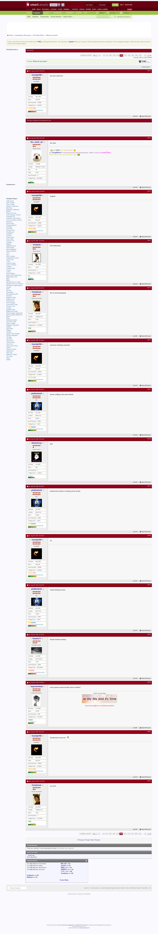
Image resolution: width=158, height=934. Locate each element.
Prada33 (36, 245)
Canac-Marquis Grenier (13, 215)
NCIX (8, 289)
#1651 (149, 70)
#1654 (149, 240)
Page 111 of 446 (86, 55)
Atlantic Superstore (12, 206)
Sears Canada (10, 323)
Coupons (54, 9)
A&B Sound (10, 201)
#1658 (149, 438)
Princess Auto (10, 306)
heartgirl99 (37, 75)
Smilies (63, 865)
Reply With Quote (146, 116)
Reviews (88, 9)
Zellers (8, 359)
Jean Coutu (9, 259)
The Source (10, 340)
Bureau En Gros (11, 213)
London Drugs (10, 268)
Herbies (8, 244)
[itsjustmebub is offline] (36, 701)
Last (148, 55)
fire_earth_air (37, 142)
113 (129, 55)
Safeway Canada (11, 320)
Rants (94, 9)
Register (128, 5)
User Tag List (30, 50)
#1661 (149, 584)
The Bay (9, 337)
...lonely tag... (31, 855)
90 (37, 178)
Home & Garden (102, 9)
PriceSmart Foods (12, 304)
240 (145, 61)
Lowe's (8, 272)
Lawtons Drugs (11, 263)
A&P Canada (10, 203)
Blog (29, 13)
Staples (8, 330)
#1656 (149, 340)
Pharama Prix (10, 299)
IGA (7, 254)
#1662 (149, 634)
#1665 (149, 781)
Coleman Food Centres (13, 218)
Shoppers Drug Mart (12, 325)
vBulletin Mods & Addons (82, 925)
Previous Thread (84, 840)
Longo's (8, 270)
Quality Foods (10, 309)
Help (122, 5)
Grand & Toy (10, 241)
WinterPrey (36, 443)
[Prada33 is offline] (36, 258)
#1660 (149, 535)
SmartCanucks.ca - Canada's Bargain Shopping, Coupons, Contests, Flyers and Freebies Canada (115, 888)
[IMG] (62, 867)
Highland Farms (11, 246)
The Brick (9, 339)
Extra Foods (10, 223)
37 (37, 717)
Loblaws (8, 266)
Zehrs (8, 358)
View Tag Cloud (32, 857)
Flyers (60, 9)
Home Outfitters (11, 251)
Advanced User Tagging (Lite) (68, 925)
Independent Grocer (12, 258)
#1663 (149, 682)
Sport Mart (9, 328)
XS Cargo (9, 356)
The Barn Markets (12, 335)
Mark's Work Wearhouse (13, 275)
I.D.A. (8, 253)
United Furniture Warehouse (11, 350)
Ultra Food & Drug (12, 346)
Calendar (35, 16)
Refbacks (30, 877)
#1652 (149, 138)
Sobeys (8, 327)
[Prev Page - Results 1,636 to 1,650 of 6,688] (99, 55)
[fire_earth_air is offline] (36, 156)
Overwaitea (9, 292)
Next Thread (95, 840)
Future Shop (10, 237)
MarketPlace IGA (11, 277)
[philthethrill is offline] (36, 406)
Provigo (8, 308)
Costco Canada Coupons (14, 220)
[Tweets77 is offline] (36, 650)
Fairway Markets (11, 225)
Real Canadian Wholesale (14, 315)
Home (33, 9)
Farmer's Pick (10, 230)
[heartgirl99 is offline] (36, 89)
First (96, 55)
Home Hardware (11, 249)
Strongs (8, 332)
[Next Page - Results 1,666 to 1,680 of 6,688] (145, 55)
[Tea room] (115, 9)
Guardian (9, 242)
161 (136, 55)
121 (133, 55)
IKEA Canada (10, 256)
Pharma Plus (10, 301)
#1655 (149, 287)
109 (114, 55)
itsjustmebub (37, 686)
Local (113, 13)
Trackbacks (64, 873)
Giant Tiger (9, 239)
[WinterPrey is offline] (36, 457)
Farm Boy (9, 228)
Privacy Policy (144, 888)
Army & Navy (10, 204)
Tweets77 (36, 639)
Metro (8, 280)
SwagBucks (56, 152)
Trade (127, 13)
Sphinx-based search (84, 928)
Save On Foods (11, 321)
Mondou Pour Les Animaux (14, 284)
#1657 (149, 389)
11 (104, 55)
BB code (64, 863)
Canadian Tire (10, 216)
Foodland (9, 234)
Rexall (8, 316)
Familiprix (9, 227)
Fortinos (8, 235)
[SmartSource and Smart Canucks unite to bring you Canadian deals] (15, 189)
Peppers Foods (11, 297)
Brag (101, 13)
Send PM (135, 116)
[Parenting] (124, 9)
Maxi (7, 278)
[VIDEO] (63, 869)
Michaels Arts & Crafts (13, 282)
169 (38, 667)
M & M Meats (10, 273)
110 (118, 55)
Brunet (8, 211)
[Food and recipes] (121, 9)
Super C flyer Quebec (13, 334)
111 (121, 55)
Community (44, 16)
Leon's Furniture (11, 265)
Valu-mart (9, 353)
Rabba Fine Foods (12, 311)
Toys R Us (9, 344)
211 (140, 55)
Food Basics (10, 232)
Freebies (67, 9)
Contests (75, 9)
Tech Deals (45, 9)
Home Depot (10, 247)
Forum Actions (56, 16)
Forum (37, 13)
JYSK (8, 261)
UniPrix (8, 347)
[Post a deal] (129, 9)
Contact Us (87, 888)
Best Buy (9, 208)
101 (110, 55)
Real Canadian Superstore (14, 313)
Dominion (9, 222)
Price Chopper (10, 302)
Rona (8, 318)
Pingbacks (30, 875)
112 (125, 55)
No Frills (9, 290)
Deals (39, 9)
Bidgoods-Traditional (12, 209)
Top (85, 13)
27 (37, 325)
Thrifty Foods (10, 342)
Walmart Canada (11, 354)
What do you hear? (40, 61)
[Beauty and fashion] (118, 9)
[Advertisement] (66, 129)
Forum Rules (64, 880)
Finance (82, 9)
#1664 (149, 731)
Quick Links (67, 16)
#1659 (149, 486)
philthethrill (36, 393)
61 (107, 55)
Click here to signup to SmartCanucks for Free (39, 120)
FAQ (28, 16)
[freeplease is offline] (36, 306)
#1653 (149, 191)
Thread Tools (145, 67)
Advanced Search (123, 17)
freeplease (36, 292)
